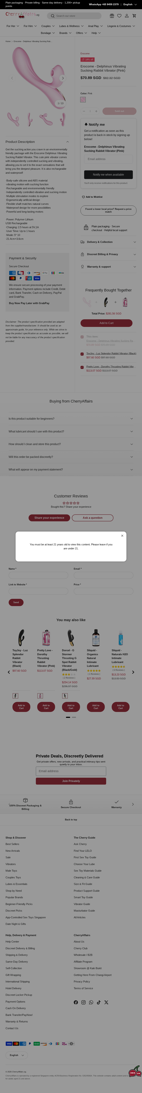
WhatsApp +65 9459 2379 (104, 4)
